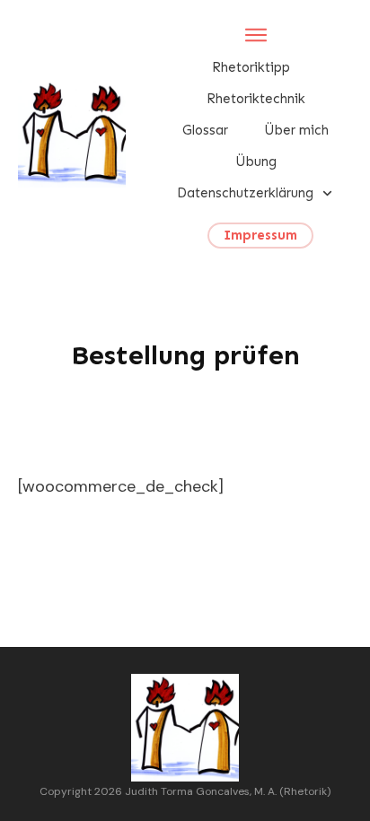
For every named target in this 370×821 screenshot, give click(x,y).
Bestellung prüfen (185, 355)
